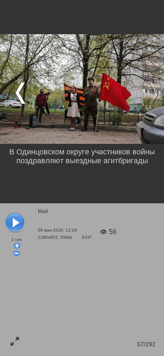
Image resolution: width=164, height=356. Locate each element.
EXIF (87, 237)
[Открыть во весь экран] (14, 341)
